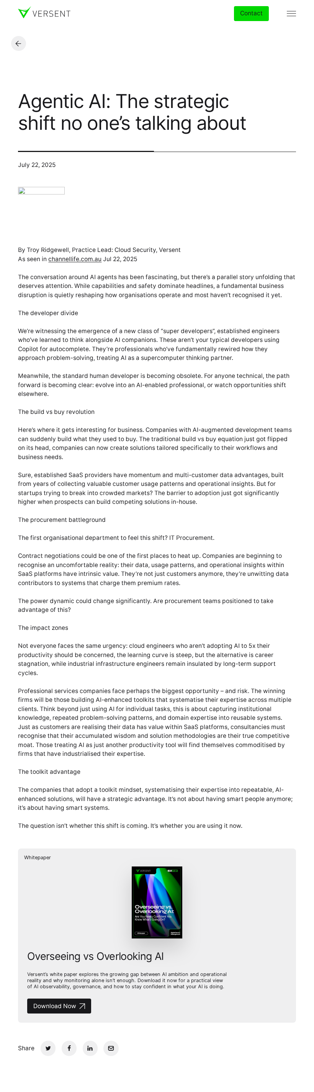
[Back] (18, 43)
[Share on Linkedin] (90, 1048)
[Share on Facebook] (69, 1048)
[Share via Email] (110, 1048)
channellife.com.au (74, 259)
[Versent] (44, 12)
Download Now (54, 1006)
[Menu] (291, 13)
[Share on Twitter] (48, 1048)
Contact (251, 13)
